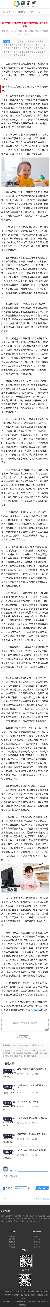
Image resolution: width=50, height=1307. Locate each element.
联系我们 (37, 1237)
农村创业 (12, 1245)
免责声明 (37, 1245)
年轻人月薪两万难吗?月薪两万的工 (31, 1069)
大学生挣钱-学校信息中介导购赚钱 (31, 1150)
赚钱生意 (9, 31)
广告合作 (37, 1239)
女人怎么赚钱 (24, 1037)
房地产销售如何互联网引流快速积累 (32, 1134)
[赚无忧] (25, 7)
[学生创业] (9, 1076)
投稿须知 (37, 1242)
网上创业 (37, 1010)
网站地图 (37, 1247)
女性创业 (12, 1242)
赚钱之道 (11, 12)
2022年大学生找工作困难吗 (28, 1102)
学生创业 (31, 12)
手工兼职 (12, 1247)
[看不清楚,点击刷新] (29, 1188)
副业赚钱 (12, 1239)
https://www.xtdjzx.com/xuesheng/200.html (28, 1051)
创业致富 (21, 12)
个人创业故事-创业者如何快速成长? (32, 1118)
